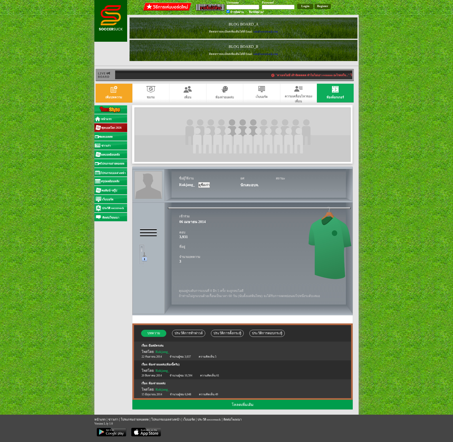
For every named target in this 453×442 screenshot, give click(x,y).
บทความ (153, 333)
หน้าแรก (100, 419)
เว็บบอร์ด (189, 419)
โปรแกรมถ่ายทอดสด (135, 419)
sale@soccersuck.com (265, 31)
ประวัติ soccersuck (209, 419)
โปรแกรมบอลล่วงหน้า (165, 419)
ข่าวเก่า (113, 419)
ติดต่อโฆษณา (232, 419)
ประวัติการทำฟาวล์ (189, 333)
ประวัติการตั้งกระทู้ (227, 333)
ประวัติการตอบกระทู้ (267, 333)
